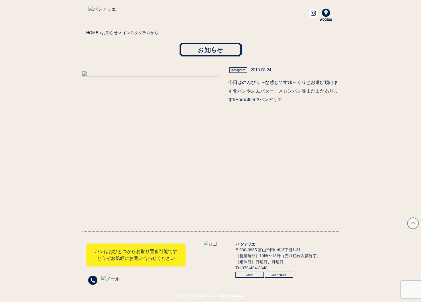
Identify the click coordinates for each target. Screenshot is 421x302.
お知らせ (110, 32)
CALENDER (279, 274)
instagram (238, 70)
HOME (92, 32)
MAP (249, 274)
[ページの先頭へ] (413, 227)
